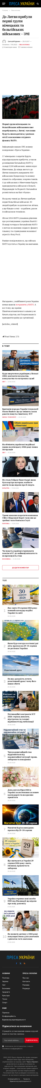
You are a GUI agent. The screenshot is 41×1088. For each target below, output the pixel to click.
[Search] (37, 3)
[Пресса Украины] (22, 3)
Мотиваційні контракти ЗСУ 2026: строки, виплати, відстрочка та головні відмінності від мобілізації (21, 718)
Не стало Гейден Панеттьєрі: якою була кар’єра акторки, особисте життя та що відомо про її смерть (19, 482)
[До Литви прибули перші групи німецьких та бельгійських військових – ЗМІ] (20, 107)
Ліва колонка (24, 44)
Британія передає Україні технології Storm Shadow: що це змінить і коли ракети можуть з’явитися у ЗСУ (20, 411)
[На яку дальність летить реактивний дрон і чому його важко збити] (20, 665)
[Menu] (3, 3)
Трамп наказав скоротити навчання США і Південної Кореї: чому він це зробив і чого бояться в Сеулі (20, 518)
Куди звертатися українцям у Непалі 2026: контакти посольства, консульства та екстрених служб (20, 376)
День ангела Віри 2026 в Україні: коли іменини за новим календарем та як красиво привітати (23, 793)
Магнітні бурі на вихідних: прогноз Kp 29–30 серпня (21, 829)
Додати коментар (20, 568)
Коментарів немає (10, 47)
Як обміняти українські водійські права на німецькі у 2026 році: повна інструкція (20, 447)
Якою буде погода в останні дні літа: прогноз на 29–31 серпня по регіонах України (23, 646)
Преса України (32, 1062)
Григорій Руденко (14, 41)
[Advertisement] (20, 70)
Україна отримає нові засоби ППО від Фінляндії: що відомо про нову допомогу (22, 901)
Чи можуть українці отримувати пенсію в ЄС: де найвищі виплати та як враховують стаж (19, 553)
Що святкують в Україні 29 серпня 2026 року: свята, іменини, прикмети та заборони (20, 864)
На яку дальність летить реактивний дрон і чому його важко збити (22, 681)
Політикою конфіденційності (12, 1048)
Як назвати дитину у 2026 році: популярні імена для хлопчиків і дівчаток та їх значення (23, 936)
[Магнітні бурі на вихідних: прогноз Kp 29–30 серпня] (20, 814)
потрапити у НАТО (25, 304)
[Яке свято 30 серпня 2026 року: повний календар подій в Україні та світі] (20, 595)
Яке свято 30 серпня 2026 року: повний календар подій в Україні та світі (22, 610)
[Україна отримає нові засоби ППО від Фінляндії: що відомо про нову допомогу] (20, 885)
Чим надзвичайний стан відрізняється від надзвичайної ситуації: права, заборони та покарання (22, 756)
